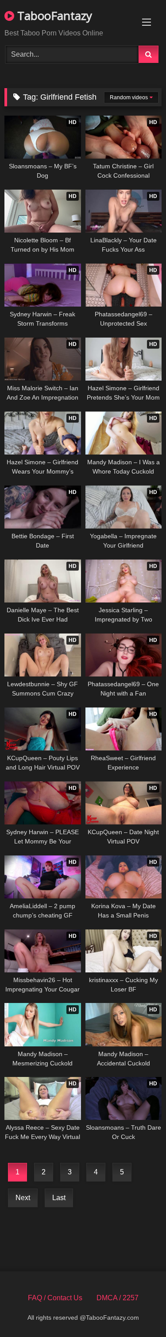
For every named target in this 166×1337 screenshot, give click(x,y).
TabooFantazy (53, 15)
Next (22, 1197)
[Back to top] (138, 1310)
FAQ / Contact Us (55, 1298)
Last (59, 1197)
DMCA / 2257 (118, 1298)
